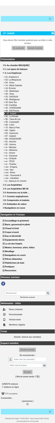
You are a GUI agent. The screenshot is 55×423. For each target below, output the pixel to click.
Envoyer (27, 372)
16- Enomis (10, 88)
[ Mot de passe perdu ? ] (27, 376)
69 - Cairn (10, 125)
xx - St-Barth (11, 158)
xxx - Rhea (10, 172)
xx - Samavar (11, 156)
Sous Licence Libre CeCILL (40, 418)
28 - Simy (9, 94)
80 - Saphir (10, 130)
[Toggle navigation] (50, 18)
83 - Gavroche (12, 133)
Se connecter (18, 48)
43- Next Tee (11, 102)
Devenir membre (35, 48)
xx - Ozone (10, 153)
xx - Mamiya (11, 147)
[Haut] (5, 2)
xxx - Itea (9, 170)
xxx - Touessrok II (13, 175)
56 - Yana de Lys (13, 119)
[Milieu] (13, 2)
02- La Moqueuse (13, 80)
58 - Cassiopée (12, 122)
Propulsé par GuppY (12, 418)
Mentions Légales (16, 325)
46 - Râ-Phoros (12, 111)
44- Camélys (11, 105)
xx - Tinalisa (11, 164)
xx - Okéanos (11, 150)
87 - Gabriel (10, 136)
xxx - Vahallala (12, 178)
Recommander (15, 314)
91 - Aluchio (11, 142)
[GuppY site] (3, 418)
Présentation (27, 59)
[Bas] (21, 2)
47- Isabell (12, 113)
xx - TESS (10, 161)
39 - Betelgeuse (12, 99)
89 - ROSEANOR (13, 139)
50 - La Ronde (12, 116)
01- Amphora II (12, 77)
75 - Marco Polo (12, 127)
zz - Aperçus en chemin (16, 181)
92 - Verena (10, 144)
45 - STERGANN (13, 108)
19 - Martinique (12, 91)
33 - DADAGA (12, 97)
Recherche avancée (27, 297)
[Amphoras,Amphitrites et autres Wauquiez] (3, 284)
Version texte (14, 319)
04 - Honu (10, 83)
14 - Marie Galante (14, 85)
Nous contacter (15, 309)
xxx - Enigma (11, 167)
